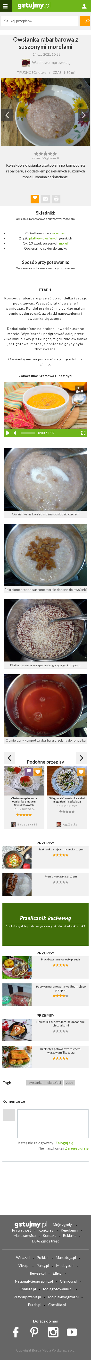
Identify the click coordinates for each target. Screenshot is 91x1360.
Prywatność (21, 1230)
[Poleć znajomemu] (45, 199)
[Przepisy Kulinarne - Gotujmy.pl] (34, 5)
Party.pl (42, 1265)
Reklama (69, 1235)
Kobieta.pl (27, 1289)
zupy (69, 1082)
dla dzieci (54, 1082)
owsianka (35, 1082)
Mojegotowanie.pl (58, 1289)
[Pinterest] (36, 1331)
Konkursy (46, 1230)
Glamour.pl (68, 1281)
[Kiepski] (36, 153)
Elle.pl (57, 1273)
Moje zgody (62, 1224)
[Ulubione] (37, 772)
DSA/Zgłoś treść (45, 1241)
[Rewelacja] (54, 153)
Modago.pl (65, 1265)
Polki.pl (43, 1257)
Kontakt (49, 1235)
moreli (63, 243)
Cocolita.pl (57, 1304)
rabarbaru (59, 233)
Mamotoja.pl (66, 1257)
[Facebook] (17, 1331)
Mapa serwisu (24, 1235)
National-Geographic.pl (34, 1281)
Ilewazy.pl (38, 1273)
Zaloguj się (64, 1143)
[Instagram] (55, 1331)
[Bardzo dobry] (50, 153)
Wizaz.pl (23, 1257)
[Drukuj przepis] (56, 199)
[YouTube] (74, 1331)
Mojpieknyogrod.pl (63, 1297)
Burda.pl (34, 1304)
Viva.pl (23, 1265)
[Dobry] (45, 153)
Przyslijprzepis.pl (27, 1297)
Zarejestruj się (77, 1148)
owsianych (50, 238)
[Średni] (41, 153)
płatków (35, 238)
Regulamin (69, 1230)
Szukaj (85, 21)
